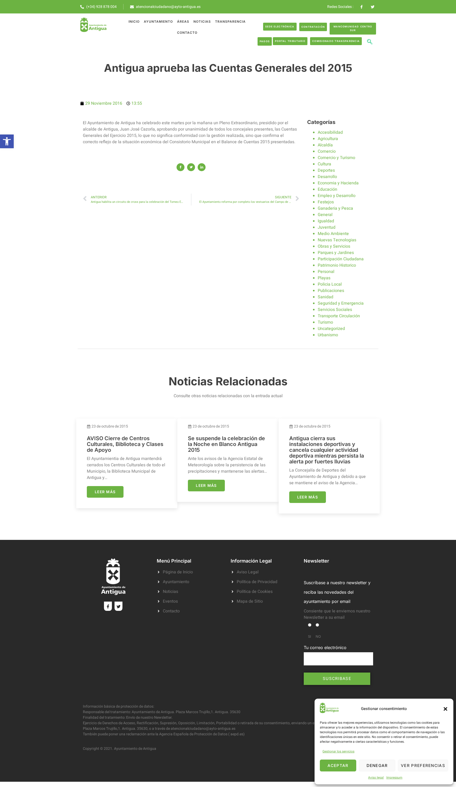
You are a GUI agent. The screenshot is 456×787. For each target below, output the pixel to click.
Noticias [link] (202, 21)
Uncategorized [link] (331, 328)
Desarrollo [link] (327, 177)
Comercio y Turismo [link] (336, 158)
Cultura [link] (324, 164)
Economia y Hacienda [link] (338, 183)
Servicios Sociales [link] (335, 309)
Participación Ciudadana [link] (341, 259)
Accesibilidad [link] (330, 132)
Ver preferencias (423, 765)
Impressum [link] (394, 777)
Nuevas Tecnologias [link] (337, 240)
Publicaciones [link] (331, 290)
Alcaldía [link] (325, 145)
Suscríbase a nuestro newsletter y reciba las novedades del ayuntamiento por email (337, 592)
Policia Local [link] (330, 284)
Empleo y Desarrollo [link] (336, 196)
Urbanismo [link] (328, 335)
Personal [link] (326, 271)
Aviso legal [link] (376, 777)
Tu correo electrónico (325, 647)
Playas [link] (324, 278)
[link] (7, 141)
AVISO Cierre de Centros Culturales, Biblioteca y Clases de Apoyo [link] (125, 444)
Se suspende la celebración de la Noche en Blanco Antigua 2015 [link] (226, 444)
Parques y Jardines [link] (336, 252)
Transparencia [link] (230, 21)
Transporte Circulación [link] (339, 316)
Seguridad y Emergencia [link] (341, 303)
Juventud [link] (326, 227)
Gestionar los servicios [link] (338, 751)
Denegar (377, 765)
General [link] (325, 215)
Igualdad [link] (326, 221)
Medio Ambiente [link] (333, 234)
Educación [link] (327, 189)
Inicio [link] (134, 21)
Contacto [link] (187, 33)
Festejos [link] (326, 202)
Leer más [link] (105, 492)
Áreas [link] (183, 21)
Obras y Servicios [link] (334, 246)
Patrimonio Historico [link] (337, 265)
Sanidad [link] (325, 297)
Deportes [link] (326, 170)
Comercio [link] (327, 151)
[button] (445, 709)
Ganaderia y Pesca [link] (335, 208)
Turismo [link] (325, 322)
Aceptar (337, 765)
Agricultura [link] (328, 139)
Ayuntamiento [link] (158, 21)
